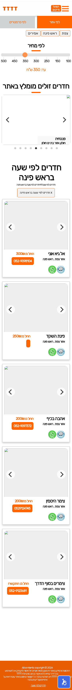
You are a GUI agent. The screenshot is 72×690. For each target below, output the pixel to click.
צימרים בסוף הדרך (50, 583)
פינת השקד (55, 336)
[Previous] (8, 119)
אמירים (33, 33)
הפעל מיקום (56, 8)
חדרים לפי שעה (48, 184)
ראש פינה (50, 33)
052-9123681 (18, 591)
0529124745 (22, 508)
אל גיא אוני (56, 253)
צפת (65, 33)
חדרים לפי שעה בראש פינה (28, 184)
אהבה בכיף (56, 418)
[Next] (64, 119)
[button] (64, 682)
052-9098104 (23, 261)
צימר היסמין (55, 501)
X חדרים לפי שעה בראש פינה (36, 193)
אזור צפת (60, 259)
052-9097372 (22, 426)
